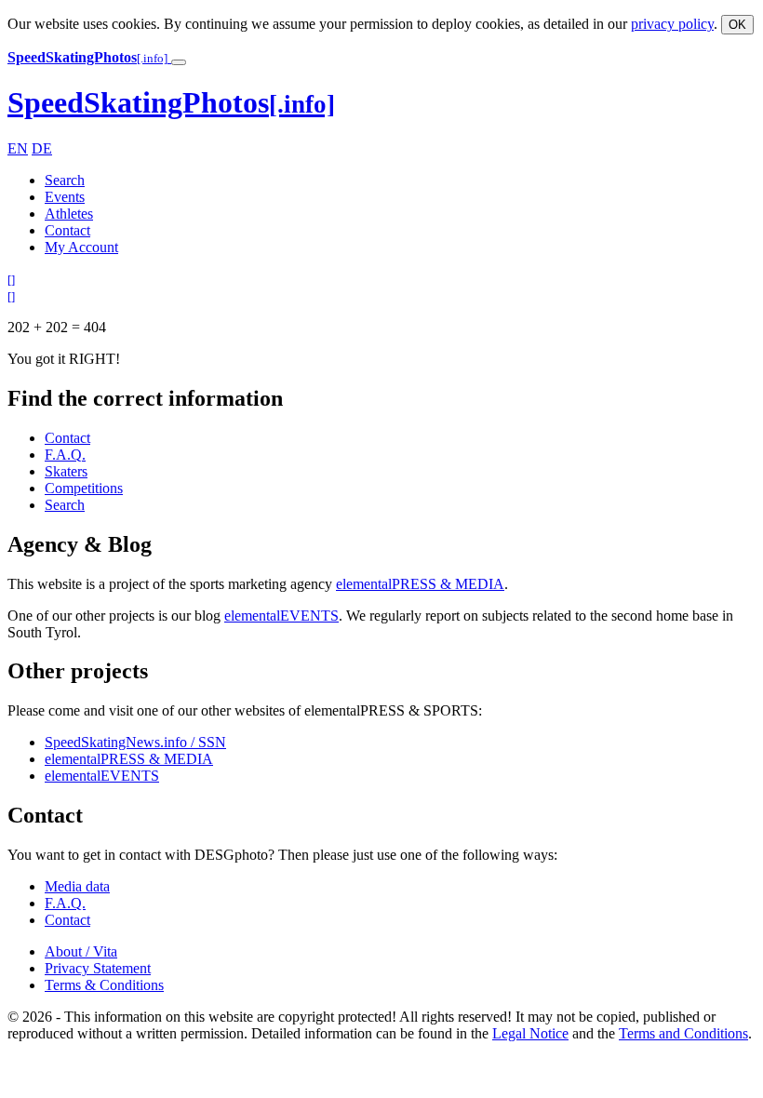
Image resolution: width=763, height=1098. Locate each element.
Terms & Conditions (104, 985)
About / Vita (81, 951)
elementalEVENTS (281, 615)
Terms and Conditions (683, 1033)
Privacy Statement (98, 968)
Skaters (66, 471)
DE (42, 148)
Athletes (69, 213)
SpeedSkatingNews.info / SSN (135, 742)
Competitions (84, 488)
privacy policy (672, 24)
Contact (67, 230)
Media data (77, 886)
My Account (81, 247)
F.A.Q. (65, 454)
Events (65, 197)
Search (65, 180)
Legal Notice (530, 1033)
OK (737, 25)
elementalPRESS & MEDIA (420, 584)
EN (17, 148)
